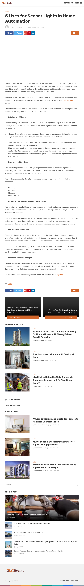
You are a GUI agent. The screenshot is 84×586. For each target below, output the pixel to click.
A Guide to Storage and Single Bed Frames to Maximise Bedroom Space (55, 420)
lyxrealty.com (22, 581)
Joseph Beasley (40, 448)
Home (7, 11)
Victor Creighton (17, 27)
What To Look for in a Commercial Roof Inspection (32, 523)
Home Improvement (14, 512)
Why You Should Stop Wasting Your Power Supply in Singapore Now (53, 443)
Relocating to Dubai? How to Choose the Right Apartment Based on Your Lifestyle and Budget (45, 543)
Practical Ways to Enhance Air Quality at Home (53, 355)
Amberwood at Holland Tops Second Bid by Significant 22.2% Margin (54, 466)
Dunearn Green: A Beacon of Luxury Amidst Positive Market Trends (38, 551)
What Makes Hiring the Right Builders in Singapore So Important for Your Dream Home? (53, 380)
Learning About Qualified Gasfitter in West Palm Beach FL (30, 515)
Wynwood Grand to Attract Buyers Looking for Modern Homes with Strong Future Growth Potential (54, 334)
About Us (74, 581)
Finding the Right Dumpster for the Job (28, 532)
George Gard (39, 340)
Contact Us (64, 581)
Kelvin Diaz (38, 386)
